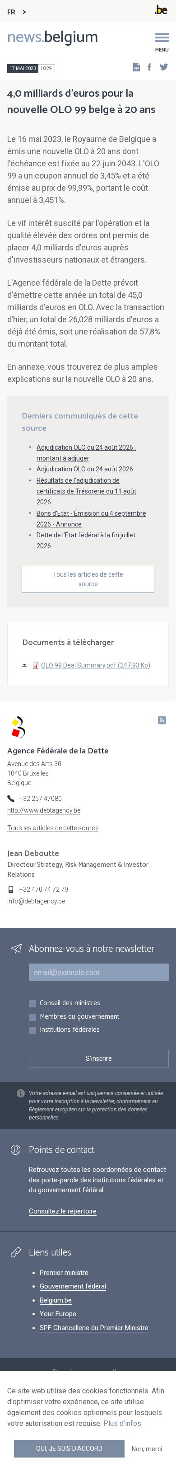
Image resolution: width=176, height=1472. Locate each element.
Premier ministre (64, 1273)
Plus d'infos (122, 1423)
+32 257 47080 (40, 798)
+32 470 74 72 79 (43, 889)
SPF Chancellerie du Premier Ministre (94, 1328)
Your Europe (58, 1314)
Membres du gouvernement (79, 1017)
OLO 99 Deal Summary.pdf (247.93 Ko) (95, 665)
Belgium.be (56, 1300)
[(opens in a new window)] (146, 67)
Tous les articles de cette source (88, 579)
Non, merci (147, 1449)
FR (11, 12)
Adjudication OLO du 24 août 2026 (85, 469)
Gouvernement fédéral (73, 1286)
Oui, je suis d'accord (69, 1448)
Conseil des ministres (70, 1003)
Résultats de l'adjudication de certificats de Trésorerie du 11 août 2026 (86, 491)
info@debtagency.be (36, 901)
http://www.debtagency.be (43, 810)
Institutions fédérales (70, 1030)
